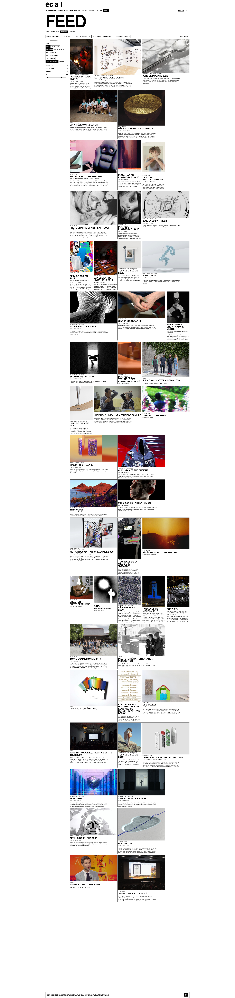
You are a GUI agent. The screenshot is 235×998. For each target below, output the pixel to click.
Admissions (51, 10)
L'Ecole (99, 10)
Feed (106, 10)
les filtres (52, 36)
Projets (64, 32)
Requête (47, 40)
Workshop (62, 61)
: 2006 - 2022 (122, 36)
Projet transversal (51, 61)
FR (180, 10)
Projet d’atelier (50, 58)
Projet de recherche (52, 55)
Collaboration (55, 46)
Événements (55, 32)
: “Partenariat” (81, 36)
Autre (47, 46)
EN (183, 10)
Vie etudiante (88, 10)
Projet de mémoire (51, 52)
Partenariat (49, 49)
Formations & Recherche (69, 10)
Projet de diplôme (59, 49)
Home (54, 4)
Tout (47, 32)
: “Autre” (66, 36)
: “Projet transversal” (101, 36)
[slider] (47, 77)
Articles (72, 32)
